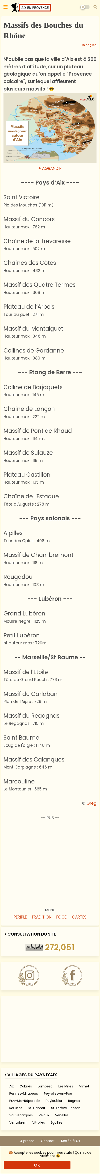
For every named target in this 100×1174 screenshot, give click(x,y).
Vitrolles (38, 1122)
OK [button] (37, 1165)
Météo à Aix (70, 1141)
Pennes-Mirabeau (23, 1093)
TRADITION (41, 917)
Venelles (62, 1115)
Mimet (84, 1086)
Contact (48, 1141)
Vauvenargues (21, 1115)
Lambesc (45, 1086)
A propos (27, 1141)
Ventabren (18, 1122)
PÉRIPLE (20, 917)
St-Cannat (36, 1108)
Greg (92, 803)
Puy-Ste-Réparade (24, 1100)
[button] (95, 7)
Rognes (74, 1100)
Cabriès (26, 1086)
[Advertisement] (50, 860)
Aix (11, 1086)
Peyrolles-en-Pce (58, 1093)
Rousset (15, 1108)
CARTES (79, 917)
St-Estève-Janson (65, 1108)
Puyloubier (54, 1100)
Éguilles (56, 1122)
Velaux (44, 1115)
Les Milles (65, 1086)
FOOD (61, 917)
